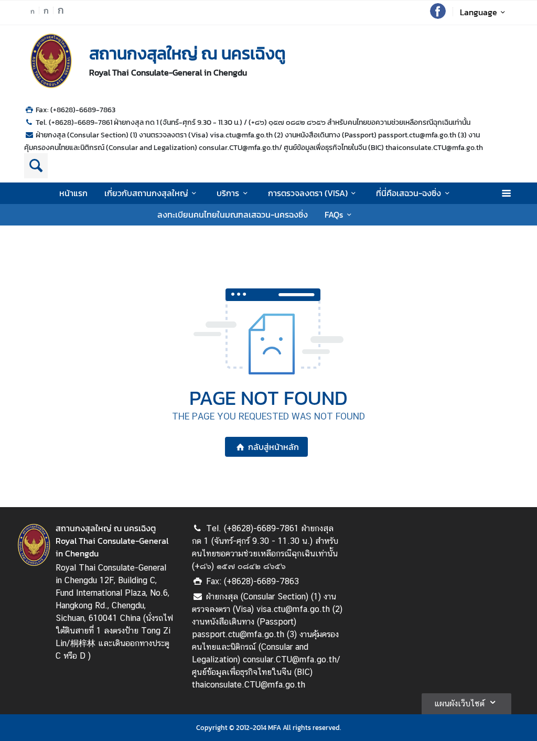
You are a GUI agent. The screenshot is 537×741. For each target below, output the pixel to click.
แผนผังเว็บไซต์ (459, 703)
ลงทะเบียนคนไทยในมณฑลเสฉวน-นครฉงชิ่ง (232, 214)
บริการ (228, 193)
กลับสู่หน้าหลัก (273, 447)
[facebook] (437, 15)
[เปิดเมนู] (506, 193)
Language (478, 12)
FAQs (334, 214)
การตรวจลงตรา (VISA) (308, 193)
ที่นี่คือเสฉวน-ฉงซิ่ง (408, 193)
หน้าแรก (73, 193)
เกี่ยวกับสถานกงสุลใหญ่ (146, 193)
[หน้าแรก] (51, 61)
